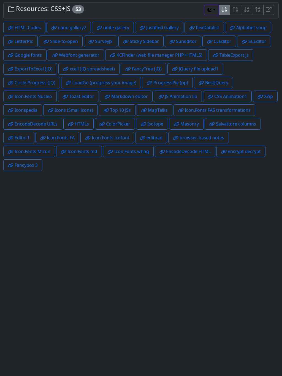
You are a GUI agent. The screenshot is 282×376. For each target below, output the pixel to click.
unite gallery (115, 27)
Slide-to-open (63, 41)
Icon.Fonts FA (60, 138)
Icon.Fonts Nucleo (32, 96)
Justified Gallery (162, 27)
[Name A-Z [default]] (247, 10)
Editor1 (21, 138)
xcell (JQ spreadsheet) (92, 69)
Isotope (154, 124)
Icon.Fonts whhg (131, 151)
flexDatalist (207, 27)
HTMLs (81, 124)
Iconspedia (25, 110)
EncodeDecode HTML (188, 151)
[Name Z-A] (258, 10)
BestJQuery (216, 83)
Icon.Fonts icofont (110, 138)
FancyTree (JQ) (146, 69)
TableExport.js (233, 55)
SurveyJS (103, 41)
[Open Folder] (268, 10)
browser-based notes (201, 138)
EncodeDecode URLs (35, 124)
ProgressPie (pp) (170, 83)
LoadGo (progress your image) (103, 83)
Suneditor (186, 41)
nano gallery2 (71, 27)
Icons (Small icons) (73, 110)
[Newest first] (224, 10)
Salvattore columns (235, 124)
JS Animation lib (180, 96)
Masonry (189, 124)
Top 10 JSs (120, 110)
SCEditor (256, 41)
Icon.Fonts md (81, 151)
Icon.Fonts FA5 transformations (217, 110)
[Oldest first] (235, 10)
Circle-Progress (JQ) (34, 83)
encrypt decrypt (244, 151)
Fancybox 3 (25, 165)
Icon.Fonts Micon (31, 151)
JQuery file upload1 (198, 69)
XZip (268, 96)
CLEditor (222, 41)
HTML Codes (27, 27)
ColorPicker (117, 124)
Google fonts (27, 55)
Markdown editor (129, 96)
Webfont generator (78, 55)
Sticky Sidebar (144, 41)
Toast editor (81, 96)
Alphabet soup (251, 27)
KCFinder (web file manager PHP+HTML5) (158, 55)
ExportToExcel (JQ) (33, 69)
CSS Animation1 (230, 96)
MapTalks (157, 110)
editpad (153, 138)
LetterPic (23, 41)
